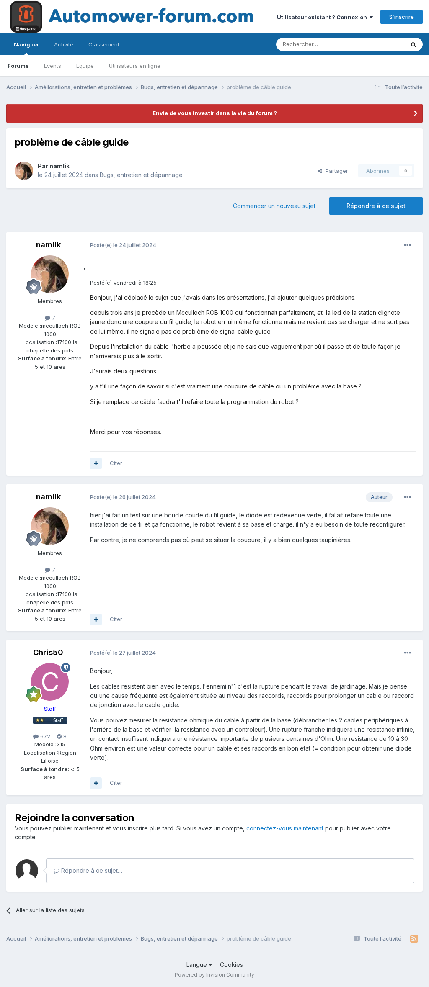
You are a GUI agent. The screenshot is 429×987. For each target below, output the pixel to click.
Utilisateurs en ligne (134, 65)
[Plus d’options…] (407, 245)
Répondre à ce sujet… (90, 870)
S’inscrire (401, 16)
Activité (63, 44)
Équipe (85, 65)
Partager (335, 170)
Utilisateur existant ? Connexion (323, 17)
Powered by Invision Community (214, 975)
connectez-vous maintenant (284, 828)
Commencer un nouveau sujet (274, 205)
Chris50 (48, 652)
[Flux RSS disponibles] (414, 939)
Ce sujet (382, 44)
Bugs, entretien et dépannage (141, 174)
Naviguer (26, 44)
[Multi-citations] (96, 463)
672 (44, 736)
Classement (103, 44)
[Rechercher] (413, 44)
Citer (116, 463)
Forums (18, 65)
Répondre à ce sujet (376, 205)
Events (52, 65)
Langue (197, 964)
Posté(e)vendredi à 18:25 (123, 282)
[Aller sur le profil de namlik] (24, 171)
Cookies (231, 964)
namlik (59, 166)
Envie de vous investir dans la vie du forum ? (214, 113)
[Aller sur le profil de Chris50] (50, 682)
